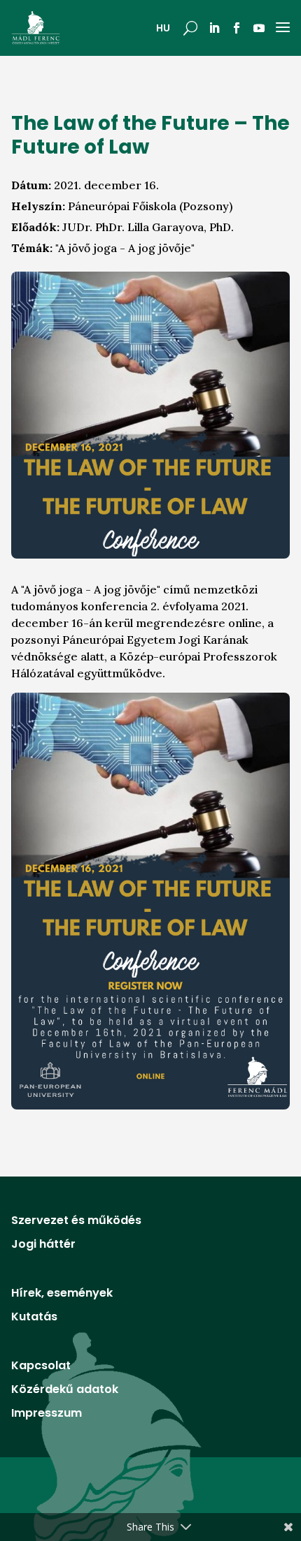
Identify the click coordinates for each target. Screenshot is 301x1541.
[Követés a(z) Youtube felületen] (259, 28)
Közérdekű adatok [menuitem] (64, 1391)
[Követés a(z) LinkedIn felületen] (214, 28)
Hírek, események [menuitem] (62, 1294)
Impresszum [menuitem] (46, 1414)
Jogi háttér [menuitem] (43, 1245)
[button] (190, 28)
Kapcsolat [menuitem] (41, 1367)
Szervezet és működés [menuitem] (76, 1222)
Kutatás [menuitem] (34, 1318)
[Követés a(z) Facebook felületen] (236, 28)
